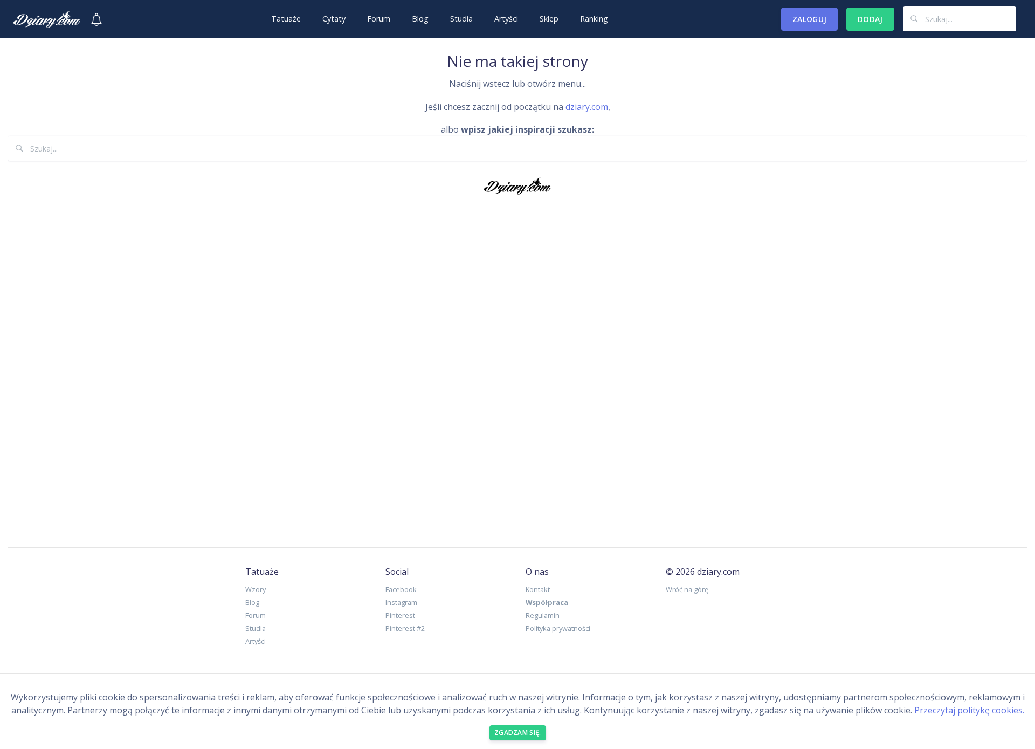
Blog (420, 18)
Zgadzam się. (517, 732)
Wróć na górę (687, 589)
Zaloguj (809, 19)
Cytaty (334, 18)
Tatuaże (286, 18)
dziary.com (586, 107)
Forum (378, 18)
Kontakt (538, 589)
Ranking (594, 18)
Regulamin (543, 615)
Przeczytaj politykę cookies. (969, 710)
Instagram (401, 602)
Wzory (255, 589)
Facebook (401, 589)
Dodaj (870, 19)
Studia (461, 18)
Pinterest (400, 615)
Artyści (506, 18)
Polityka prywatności (558, 628)
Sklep (549, 18)
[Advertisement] (517, 368)
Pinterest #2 (405, 628)
